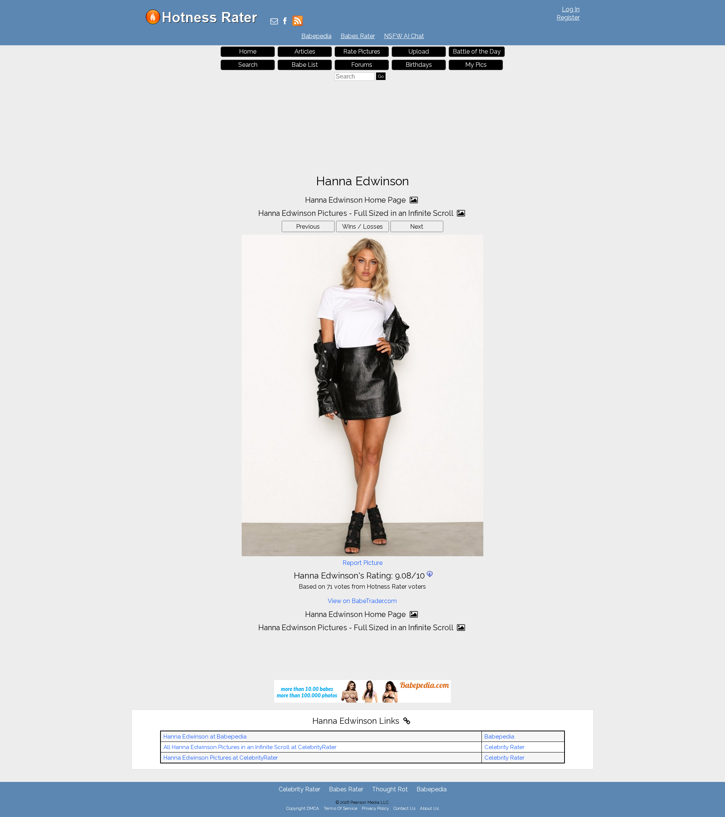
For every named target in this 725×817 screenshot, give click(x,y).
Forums (361, 64)
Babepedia (316, 36)
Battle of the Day (477, 51)
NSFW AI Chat (404, 36)
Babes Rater (358, 36)
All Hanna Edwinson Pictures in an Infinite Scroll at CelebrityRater (250, 747)
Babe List (305, 64)
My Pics (476, 64)
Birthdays (419, 64)
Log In (571, 9)
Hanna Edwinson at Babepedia (205, 736)
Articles (305, 51)
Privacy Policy (375, 808)
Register (568, 17)
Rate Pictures (361, 51)
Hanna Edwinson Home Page (356, 200)
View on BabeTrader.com (362, 601)
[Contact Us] (274, 21)
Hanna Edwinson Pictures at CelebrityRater (221, 757)
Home (247, 51)
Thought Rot (390, 789)
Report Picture (362, 562)
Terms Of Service (340, 808)
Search (248, 64)
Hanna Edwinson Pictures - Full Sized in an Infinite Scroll (356, 213)
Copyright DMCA (302, 808)
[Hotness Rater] (204, 22)
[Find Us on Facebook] (284, 21)
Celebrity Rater (504, 747)
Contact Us (404, 808)
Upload (419, 51)
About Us (429, 808)
